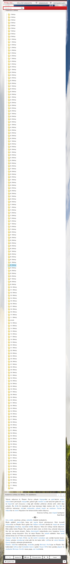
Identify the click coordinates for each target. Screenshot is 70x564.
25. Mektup (13, 80)
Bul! (22, 8)
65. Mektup (13, 191)
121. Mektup (13, 347)
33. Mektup (13, 102)
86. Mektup (13, 248)
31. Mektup (13, 97)
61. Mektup (13, 179)
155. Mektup (13, 441)
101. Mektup (13, 290)
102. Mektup (13, 292)
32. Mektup (13, 100)
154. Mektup (13, 438)
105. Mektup (13, 301)
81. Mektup (13, 235)
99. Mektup (13, 284)
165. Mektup (13, 469)
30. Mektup (13, 94)
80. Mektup (13, 232)
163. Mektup (13, 463)
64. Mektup (13, 188)
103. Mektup (13, 295)
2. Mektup (12, 17)
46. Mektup (13, 138)
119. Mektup (13, 342)
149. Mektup (13, 425)
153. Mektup (13, 436)
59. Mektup (13, 174)
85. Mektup (13, 246)
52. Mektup (13, 155)
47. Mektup (13, 141)
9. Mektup (12, 36)
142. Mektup (13, 405)
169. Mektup (13, 480)
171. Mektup (13, 485)
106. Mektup (13, 303)
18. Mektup (13, 61)
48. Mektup (13, 144)
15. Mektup (13, 53)
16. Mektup (13, 56)
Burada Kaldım (37, 557)
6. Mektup (12, 28)
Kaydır (55, 557)
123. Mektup (13, 353)
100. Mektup (13, 287)
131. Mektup (13, 375)
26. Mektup (13, 83)
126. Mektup (13, 361)
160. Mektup (13, 455)
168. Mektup (13, 477)
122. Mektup (13, 350)
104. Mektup (13, 298)
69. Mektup (13, 202)
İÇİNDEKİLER (43, 3)
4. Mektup (12, 22)
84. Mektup (13, 243)
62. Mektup (13, 182)
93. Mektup (13, 268)
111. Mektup (13, 317)
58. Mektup (13, 171)
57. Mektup (13, 168)
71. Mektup (13, 207)
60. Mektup (13, 177)
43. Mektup (13, 130)
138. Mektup (13, 394)
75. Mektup (13, 218)
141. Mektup (13, 403)
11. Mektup (13, 42)
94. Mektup (13, 270)
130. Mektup (13, 372)
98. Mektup (13, 281)
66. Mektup (13, 193)
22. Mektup (13, 72)
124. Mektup (13, 356)
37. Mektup (13, 113)
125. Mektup (13, 359)
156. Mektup (13, 444)
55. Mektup (13, 163)
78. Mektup (13, 226)
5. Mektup (12, 25)
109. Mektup (13, 312)
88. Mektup (13, 254)
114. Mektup (13, 328)
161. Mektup (13, 458)
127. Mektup (13, 364)
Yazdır (27, 557)
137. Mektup (13, 392)
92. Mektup (13, 265)
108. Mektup (13, 309)
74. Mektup (13, 215)
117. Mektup (13, 336)
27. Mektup (13, 86)
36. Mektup (13, 111)
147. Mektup (13, 419)
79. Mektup (13, 229)
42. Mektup (13, 127)
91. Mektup (13, 262)
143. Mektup (13, 408)
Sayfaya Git (18, 557)
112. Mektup (13, 323)
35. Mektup (13, 108)
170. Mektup (13, 482)
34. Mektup (13, 105)
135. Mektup (13, 386)
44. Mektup (13, 133)
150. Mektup (13, 427)
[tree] (35, 251)
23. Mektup (13, 75)
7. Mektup (12, 31)
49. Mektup (13, 146)
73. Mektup (13, 213)
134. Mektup (13, 383)
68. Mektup (13, 199)
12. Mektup (13, 45)
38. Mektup (13, 116)
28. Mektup (13, 89)
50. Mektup (13, 149)
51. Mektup (13, 152)
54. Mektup (13, 160)
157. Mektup (13, 447)
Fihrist (11, 488)
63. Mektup (13, 185)
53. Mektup (13, 157)
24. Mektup (13, 78)
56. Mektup (13, 166)
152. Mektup (13, 433)
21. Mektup (13, 69)
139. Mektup (13, 397)
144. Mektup (13, 411)
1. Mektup (12, 14)
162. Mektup (13, 460)
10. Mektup (13, 39)
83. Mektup (13, 240)
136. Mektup (13, 389)
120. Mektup (13, 345)
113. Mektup (13, 325)
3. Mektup (12, 20)
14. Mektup (13, 50)
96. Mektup (13, 276)
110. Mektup (13, 314)
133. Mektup (13, 381)
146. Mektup (13, 416)
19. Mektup (13, 64)
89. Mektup (13, 257)
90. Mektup (13, 259)
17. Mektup (13, 58)
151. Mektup (13, 430)
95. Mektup (13, 273)
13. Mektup (13, 47)
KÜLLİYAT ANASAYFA (24, 3)
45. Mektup (13, 135)
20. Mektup (13, 67)
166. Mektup (13, 471)
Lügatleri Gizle (10, 561)
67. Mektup (13, 196)
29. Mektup (13, 91)
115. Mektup (13, 331)
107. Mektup (13, 306)
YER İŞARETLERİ (59, 3)
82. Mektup (13, 237)
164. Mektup (13, 466)
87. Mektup (13, 251)
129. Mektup (13, 370)
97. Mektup (13, 279)
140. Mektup (13, 400)
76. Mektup (13, 221)
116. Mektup (13, 334)
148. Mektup (13, 422)
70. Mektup (13, 204)
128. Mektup (13, 367)
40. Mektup (13, 122)
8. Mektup (12, 34)
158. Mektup (13, 449)
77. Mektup (13, 224)
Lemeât (12, 320)
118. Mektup (13, 339)
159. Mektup (13, 452)
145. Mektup (13, 414)
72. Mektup (13, 210)
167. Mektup (13, 474)
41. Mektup (13, 124)
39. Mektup (13, 119)
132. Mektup (13, 378)
